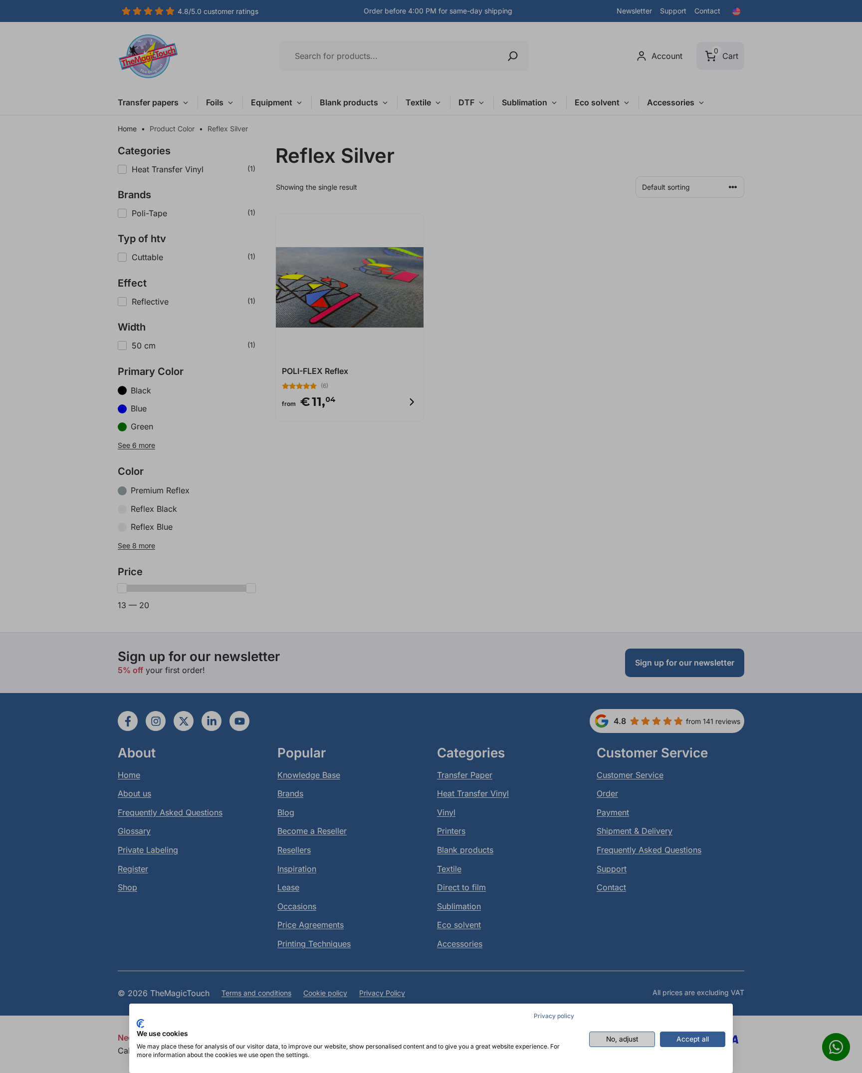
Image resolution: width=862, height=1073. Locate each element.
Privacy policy (554, 1016)
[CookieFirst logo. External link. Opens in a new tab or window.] (140, 1023)
